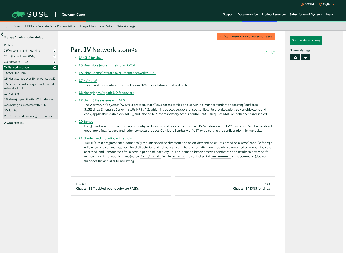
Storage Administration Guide (95, 26)
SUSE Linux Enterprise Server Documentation (50, 26)
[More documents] (2, 34)
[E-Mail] (295, 57)
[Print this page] (305, 57)
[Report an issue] (266, 52)
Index (17, 26)
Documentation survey (306, 40)
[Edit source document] (273, 52)
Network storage (126, 26)
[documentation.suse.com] (6, 26)
